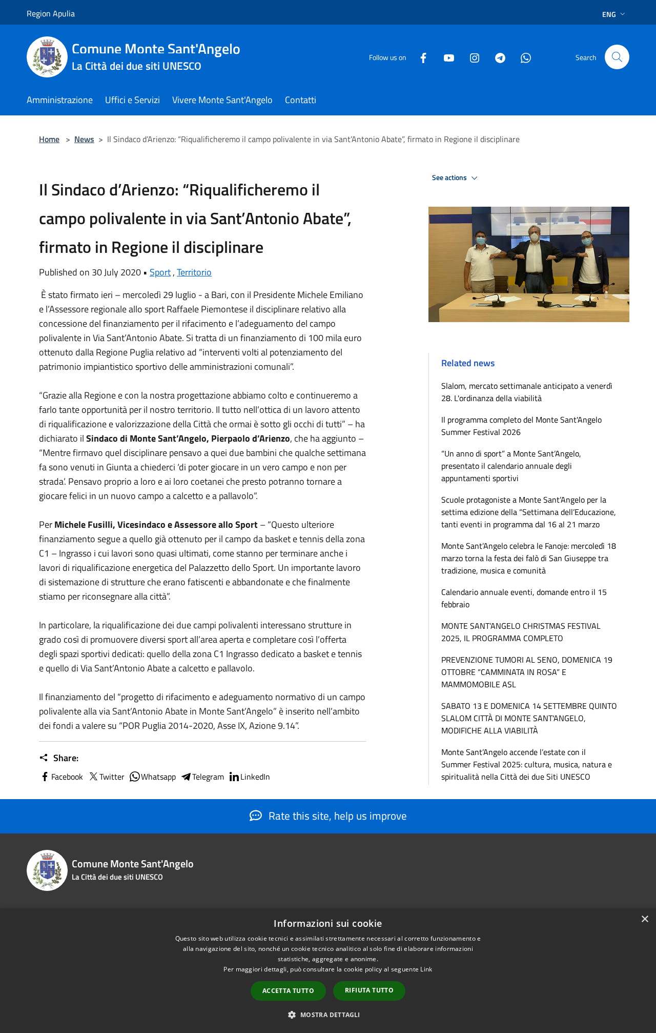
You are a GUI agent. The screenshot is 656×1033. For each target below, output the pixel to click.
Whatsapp (158, 776)
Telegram (208, 776)
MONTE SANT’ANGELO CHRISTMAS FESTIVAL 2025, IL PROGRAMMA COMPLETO (521, 632)
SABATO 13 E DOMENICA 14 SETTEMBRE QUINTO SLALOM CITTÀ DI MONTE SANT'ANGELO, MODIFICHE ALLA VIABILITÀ (529, 718)
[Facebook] (419, 57)
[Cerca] (617, 57)
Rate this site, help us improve (336, 815)
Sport (160, 272)
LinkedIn (255, 776)
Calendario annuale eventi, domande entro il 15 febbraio (524, 598)
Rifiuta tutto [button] (369, 990)
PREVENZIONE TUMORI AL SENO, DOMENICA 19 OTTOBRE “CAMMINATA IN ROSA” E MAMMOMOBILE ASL (526, 671)
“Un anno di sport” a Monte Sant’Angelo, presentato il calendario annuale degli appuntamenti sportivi (511, 465)
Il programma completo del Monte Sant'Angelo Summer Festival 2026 (521, 425)
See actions (450, 177)
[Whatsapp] (521, 57)
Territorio (194, 272)
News (84, 139)
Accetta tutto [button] (288, 990)
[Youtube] (445, 57)
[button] (328, 1014)
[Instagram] (470, 57)
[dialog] (328, 970)
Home (49, 139)
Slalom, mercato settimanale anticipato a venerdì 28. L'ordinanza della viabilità (526, 392)
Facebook (67, 776)
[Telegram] (496, 57)
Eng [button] (609, 14)
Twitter (112, 776)
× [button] (644, 919)
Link (426, 969)
